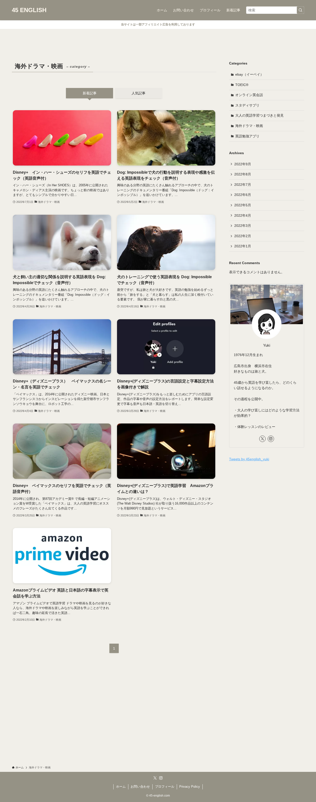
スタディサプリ (247, 105)
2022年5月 (242, 205)
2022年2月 (242, 236)
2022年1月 (242, 246)
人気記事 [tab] (138, 93)
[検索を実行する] (300, 10)
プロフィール (164, 786)
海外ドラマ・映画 (249, 126)
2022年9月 (242, 164)
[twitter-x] (262, 439)
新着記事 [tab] (90, 93)
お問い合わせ (140, 786)
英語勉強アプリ (247, 136)
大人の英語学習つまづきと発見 (259, 115)
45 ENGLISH (29, 10)
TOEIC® (241, 85)
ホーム (121, 786)
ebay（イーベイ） (249, 74)
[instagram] (271, 439)
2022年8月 (242, 174)
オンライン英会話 (249, 95)
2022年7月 (242, 185)
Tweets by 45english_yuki (249, 459)
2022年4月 (242, 215)
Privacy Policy (189, 786)
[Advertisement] (266, 501)
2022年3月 (242, 226)
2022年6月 (242, 195)
